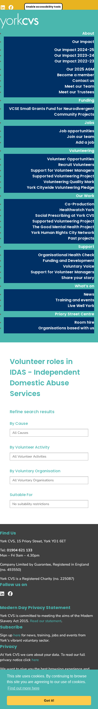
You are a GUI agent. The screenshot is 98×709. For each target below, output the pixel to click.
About (88, 33)
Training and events (74, 300)
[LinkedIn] (3, 8)
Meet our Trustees (76, 92)
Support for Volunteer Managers (62, 170)
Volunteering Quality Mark (69, 181)
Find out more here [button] (23, 688)
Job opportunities (76, 131)
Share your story (77, 277)
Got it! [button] (49, 700)
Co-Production (79, 204)
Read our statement (45, 621)
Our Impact (83, 41)
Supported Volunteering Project (63, 176)
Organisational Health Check (66, 255)
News (89, 294)
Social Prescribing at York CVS (64, 215)
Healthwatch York (76, 210)
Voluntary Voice (78, 266)
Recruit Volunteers (76, 164)
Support (86, 246)
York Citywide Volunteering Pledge (60, 187)
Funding (86, 100)
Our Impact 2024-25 (74, 49)
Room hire (84, 322)
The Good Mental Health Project (63, 227)
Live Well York (81, 305)
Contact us (83, 80)
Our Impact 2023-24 (74, 55)
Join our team (80, 136)
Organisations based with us (66, 328)
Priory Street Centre (74, 314)
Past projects (81, 238)
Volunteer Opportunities (70, 159)
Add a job (85, 142)
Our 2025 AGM (80, 69)
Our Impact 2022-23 (74, 61)
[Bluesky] (20, 8)
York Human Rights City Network (62, 232)
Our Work (85, 196)
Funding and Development (68, 260)
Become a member (75, 75)
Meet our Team (79, 86)
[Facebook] (11, 8)
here (16, 635)
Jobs (89, 122)
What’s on (84, 286)
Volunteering (81, 150)
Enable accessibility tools (43, 7)
